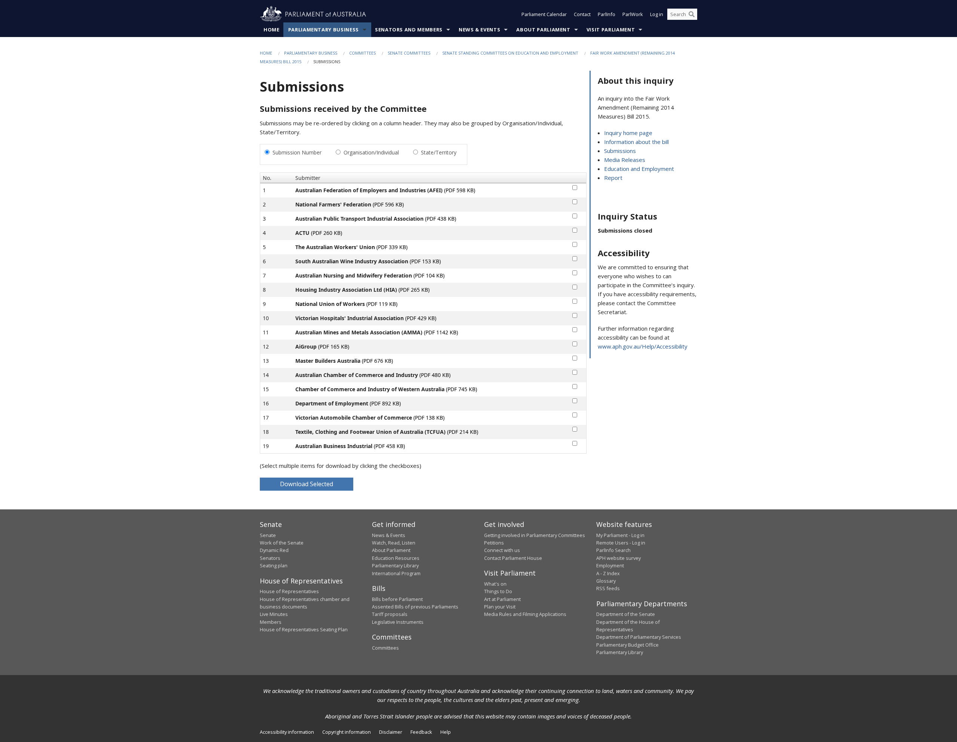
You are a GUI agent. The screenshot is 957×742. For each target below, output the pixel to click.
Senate (268, 535)
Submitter (307, 177)
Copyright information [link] (346, 732)
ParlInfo (606, 14)
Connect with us (502, 550)
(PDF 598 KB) (459, 190)
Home (272, 29)
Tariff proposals (389, 614)
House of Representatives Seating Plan (304, 629)
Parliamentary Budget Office (627, 644)
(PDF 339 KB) (391, 247)
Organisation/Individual (371, 152)
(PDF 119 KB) (381, 303)
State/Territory (438, 152)
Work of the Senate (282, 542)
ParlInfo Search (613, 550)
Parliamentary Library (395, 565)
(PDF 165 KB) (333, 346)
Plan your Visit (500, 606)
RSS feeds (608, 588)
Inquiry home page (628, 133)
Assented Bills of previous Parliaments (415, 606)
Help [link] (445, 732)
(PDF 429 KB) (420, 318)
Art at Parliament (502, 599)
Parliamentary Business (323, 29)
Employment (610, 565)
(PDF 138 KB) (428, 417)
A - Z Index (608, 573)
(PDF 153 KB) (425, 261)
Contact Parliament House (513, 558)
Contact (582, 14)
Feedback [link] (421, 732)
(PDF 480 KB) (434, 374)
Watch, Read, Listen (393, 542)
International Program (396, 573)
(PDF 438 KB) (440, 218)
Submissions (620, 150)
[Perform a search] (691, 14)
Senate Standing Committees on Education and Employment (510, 53)
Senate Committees (409, 53)
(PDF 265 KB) (414, 289)
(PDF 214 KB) (462, 431)
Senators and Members (409, 29)
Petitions (494, 542)
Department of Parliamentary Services (638, 637)
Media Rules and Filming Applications (525, 614)
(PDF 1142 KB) (441, 332)
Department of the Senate (625, 614)
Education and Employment (639, 168)
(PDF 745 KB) (461, 389)
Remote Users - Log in (620, 542)
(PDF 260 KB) (326, 232)
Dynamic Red (274, 550)
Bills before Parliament (397, 599)
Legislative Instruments (398, 622)
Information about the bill (636, 141)
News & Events (479, 29)
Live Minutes (274, 614)
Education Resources (395, 558)
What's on (495, 583)
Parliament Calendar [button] (544, 14)
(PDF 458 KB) (389, 446)
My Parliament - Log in (620, 535)
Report (613, 177)
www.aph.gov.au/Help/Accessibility (642, 346)
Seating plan (273, 565)
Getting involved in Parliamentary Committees (534, 535)
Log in (656, 14)
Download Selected (306, 484)
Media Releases (624, 159)
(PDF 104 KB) (428, 275)
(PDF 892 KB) (385, 403)
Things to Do (498, 591)
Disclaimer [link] (390, 732)
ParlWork (632, 14)
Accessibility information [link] (287, 732)
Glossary (606, 580)
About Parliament (543, 29)
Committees (362, 53)
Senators (270, 558)
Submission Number (297, 152)
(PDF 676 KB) (377, 360)
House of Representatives (289, 591)
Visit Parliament (611, 29)
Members (270, 622)
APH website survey (618, 558)
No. (267, 177)
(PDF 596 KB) (388, 204)
